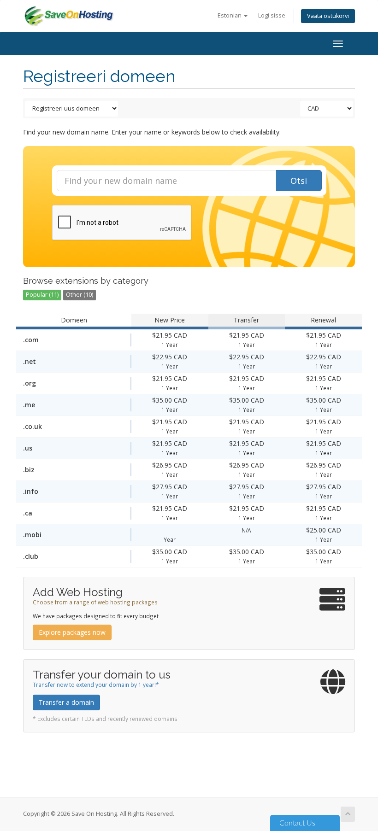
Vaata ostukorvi (328, 16)
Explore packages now (72, 632)
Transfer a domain (66, 702)
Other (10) (79, 294)
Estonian (230, 15)
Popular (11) (42, 294)
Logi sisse (271, 15)
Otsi (298, 180)
